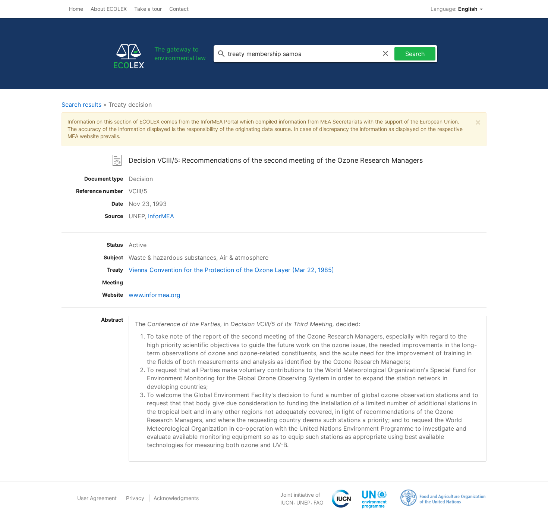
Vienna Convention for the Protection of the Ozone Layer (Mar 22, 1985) (231, 270)
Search (415, 53)
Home (76, 9)
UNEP (303, 502)
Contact (179, 9)
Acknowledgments (176, 498)
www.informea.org (154, 295)
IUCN (286, 502)
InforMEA (161, 216)
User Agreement (97, 498)
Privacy (135, 498)
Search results (81, 104)
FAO (319, 502)
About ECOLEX (109, 9)
